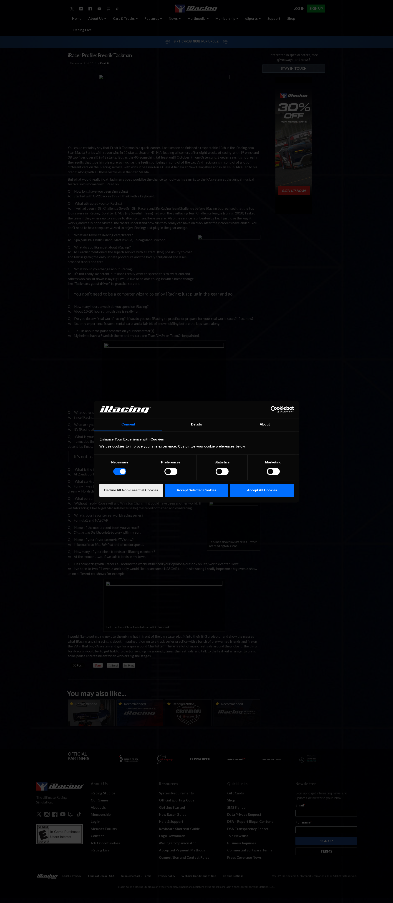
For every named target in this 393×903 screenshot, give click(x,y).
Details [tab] (196, 424)
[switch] (170, 471)
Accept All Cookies (262, 490)
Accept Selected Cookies (196, 490)
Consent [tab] (128, 424)
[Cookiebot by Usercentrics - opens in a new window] (274, 409)
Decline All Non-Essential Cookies (131, 490)
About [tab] (265, 424)
